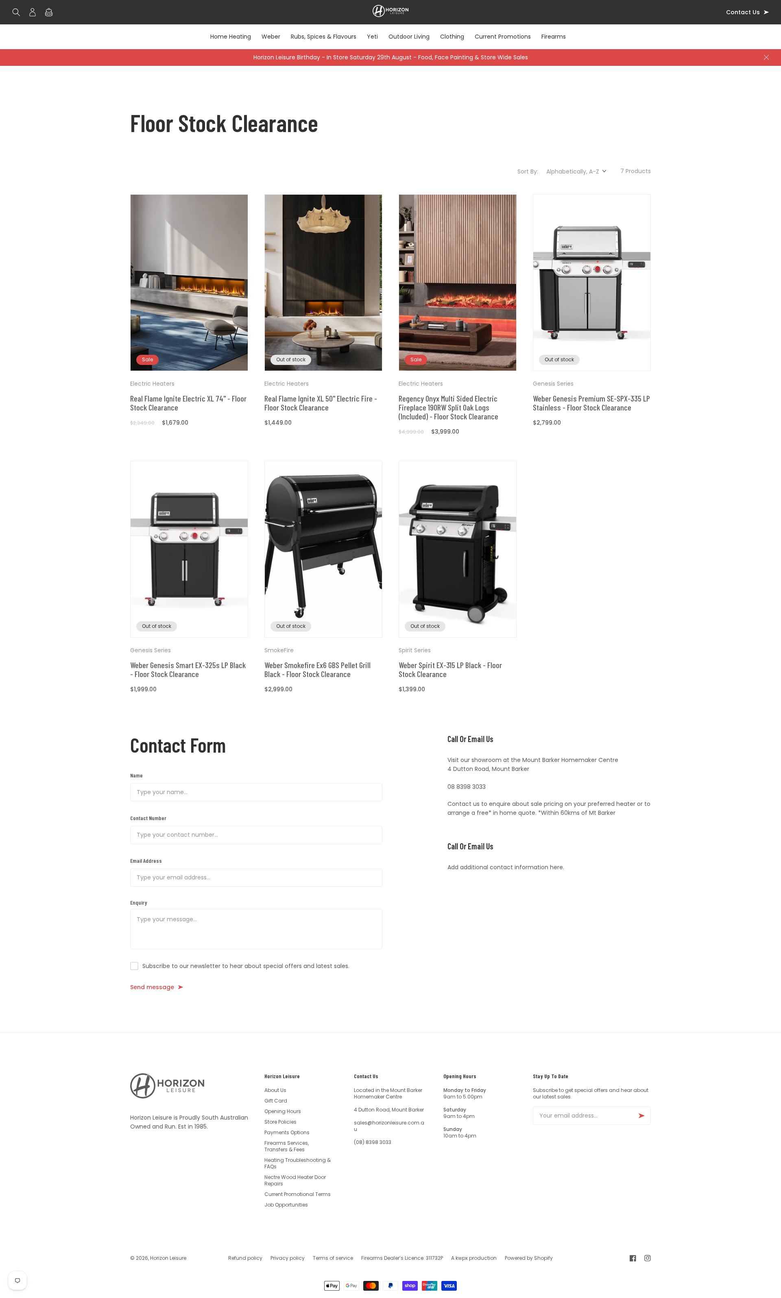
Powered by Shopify (529, 1258)
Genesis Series (553, 384)
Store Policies (280, 1121)
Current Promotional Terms (297, 1194)
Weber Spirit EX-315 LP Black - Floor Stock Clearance (450, 669)
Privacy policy (288, 1258)
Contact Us (743, 12)
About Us (275, 1090)
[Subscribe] (641, 1116)
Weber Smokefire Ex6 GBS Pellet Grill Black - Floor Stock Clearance (317, 669)
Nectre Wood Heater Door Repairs (295, 1180)
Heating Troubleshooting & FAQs (297, 1163)
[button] (18, 12)
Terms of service (333, 1258)
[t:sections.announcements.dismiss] (766, 57)
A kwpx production (474, 1258)
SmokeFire (279, 650)
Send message (152, 987)
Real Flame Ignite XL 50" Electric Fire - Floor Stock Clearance (320, 403)
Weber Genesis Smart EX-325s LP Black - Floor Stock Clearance (188, 669)
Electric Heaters (152, 384)
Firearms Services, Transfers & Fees (286, 1146)
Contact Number (148, 817)
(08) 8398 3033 (372, 1142)
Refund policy (245, 1258)
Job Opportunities (286, 1204)
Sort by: (527, 171)
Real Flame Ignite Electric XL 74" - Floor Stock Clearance (188, 403)
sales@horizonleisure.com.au (389, 1126)
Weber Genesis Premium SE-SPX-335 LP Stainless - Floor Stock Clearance (591, 403)
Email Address (146, 860)
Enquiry (138, 902)
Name (136, 775)
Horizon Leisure (168, 1258)
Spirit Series (415, 650)
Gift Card (275, 1100)
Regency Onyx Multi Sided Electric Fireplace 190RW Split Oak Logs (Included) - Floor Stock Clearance (448, 407)
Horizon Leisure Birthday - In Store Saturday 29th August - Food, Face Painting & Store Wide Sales (390, 57)
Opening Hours (282, 1111)
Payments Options (287, 1132)
